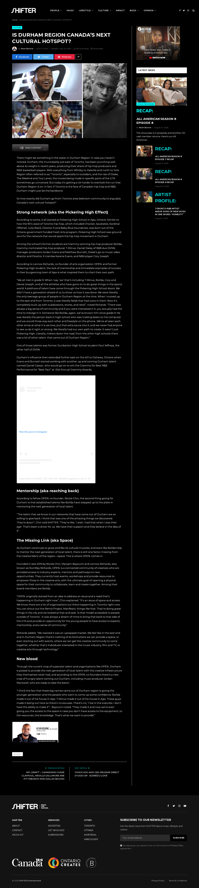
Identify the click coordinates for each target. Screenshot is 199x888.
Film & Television (146, 104)
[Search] (193, 10)
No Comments (82, 49)
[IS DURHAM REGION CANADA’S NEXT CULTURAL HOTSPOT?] (69, 100)
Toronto (17, 754)
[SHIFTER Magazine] (23, 10)
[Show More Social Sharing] (78, 57)
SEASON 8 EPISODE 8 (156, 116)
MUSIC (70, 10)
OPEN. (87, 556)
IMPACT (120, 10)
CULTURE (103, 10)
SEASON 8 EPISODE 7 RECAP (168, 153)
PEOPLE (54, 10)
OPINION (148, 10)
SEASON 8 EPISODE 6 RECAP (168, 176)
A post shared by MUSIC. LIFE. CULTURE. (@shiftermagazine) (48, 478)
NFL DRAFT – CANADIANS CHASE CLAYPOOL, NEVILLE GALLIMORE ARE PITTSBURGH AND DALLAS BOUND (43, 775)
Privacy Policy (176, 845)
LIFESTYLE (85, 10)
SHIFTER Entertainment (30, 880)
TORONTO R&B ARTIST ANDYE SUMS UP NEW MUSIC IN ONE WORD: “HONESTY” (170, 204)
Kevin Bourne (27, 49)
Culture (17, 28)
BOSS (133, 10)
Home (14, 20)
